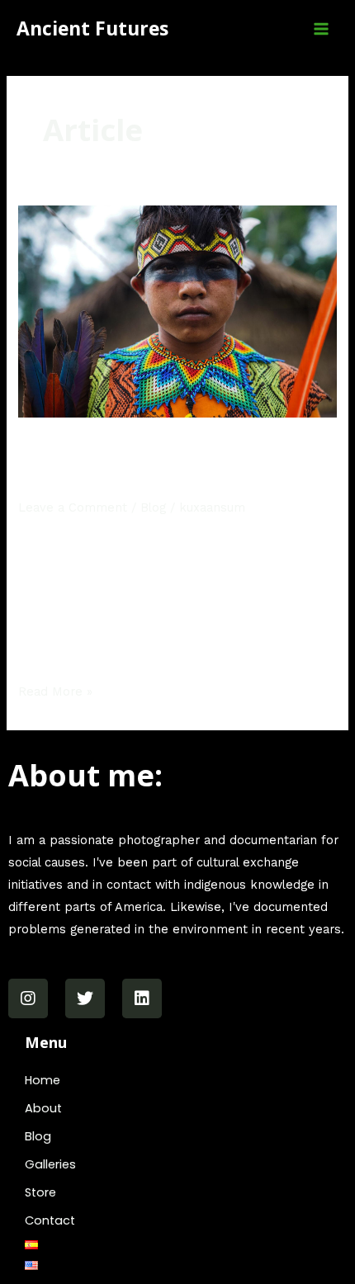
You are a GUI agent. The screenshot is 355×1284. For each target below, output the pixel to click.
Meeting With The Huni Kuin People (175, 465)
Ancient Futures (92, 28)
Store (40, 1192)
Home (42, 1080)
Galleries (50, 1164)
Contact (50, 1220)
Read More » (55, 690)
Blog (153, 507)
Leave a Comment (72, 507)
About (43, 1108)
